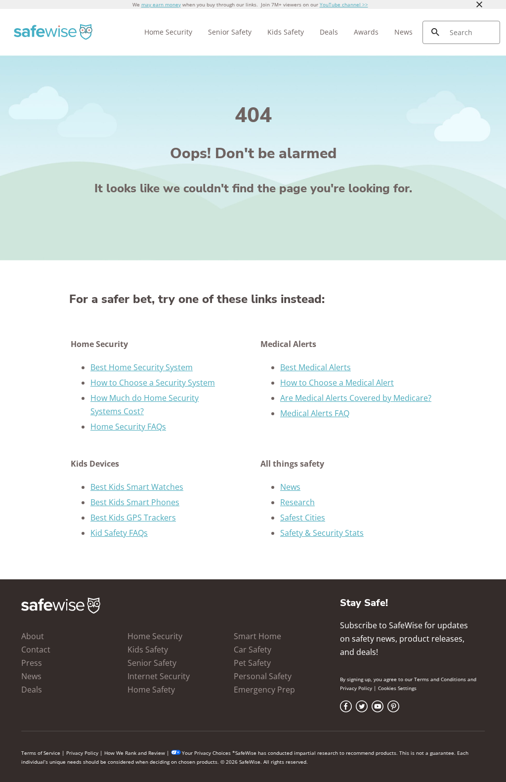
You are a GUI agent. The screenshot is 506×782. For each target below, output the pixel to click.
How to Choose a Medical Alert (337, 382)
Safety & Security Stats (322, 532)
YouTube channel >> (344, 4)
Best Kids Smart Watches (136, 486)
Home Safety (151, 689)
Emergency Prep (264, 689)
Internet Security (158, 676)
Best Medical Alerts (315, 367)
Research (297, 502)
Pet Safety (252, 662)
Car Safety (252, 649)
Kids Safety (285, 32)
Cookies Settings (397, 688)
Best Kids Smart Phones (134, 502)
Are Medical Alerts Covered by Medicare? (355, 397)
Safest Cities (302, 517)
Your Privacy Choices (206, 752)
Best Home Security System (141, 367)
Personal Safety (263, 676)
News (403, 32)
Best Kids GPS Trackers (133, 517)
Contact (35, 649)
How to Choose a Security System (152, 382)
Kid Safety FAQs (119, 532)
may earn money (161, 4)
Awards (366, 32)
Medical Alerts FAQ (314, 413)
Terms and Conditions (440, 679)
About (32, 636)
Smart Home (257, 636)
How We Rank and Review (134, 752)
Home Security (168, 32)
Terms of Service (40, 752)
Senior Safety (230, 32)
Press (31, 662)
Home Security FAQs (128, 426)
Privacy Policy (356, 688)
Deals (329, 32)
